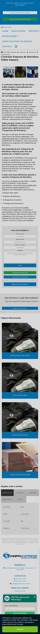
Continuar (20, 629)
